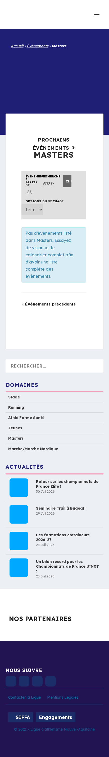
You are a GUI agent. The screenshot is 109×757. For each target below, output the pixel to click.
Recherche (48, 176)
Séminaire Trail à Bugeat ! (61, 508)
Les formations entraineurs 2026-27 (63, 537)
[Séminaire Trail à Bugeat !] (19, 514)
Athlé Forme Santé (26, 417)
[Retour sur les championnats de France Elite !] (19, 487)
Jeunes (15, 428)
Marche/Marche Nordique (33, 448)
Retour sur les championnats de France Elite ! (67, 484)
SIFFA (23, 717)
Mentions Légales (62, 697)
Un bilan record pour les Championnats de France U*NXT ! (67, 566)
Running (16, 407)
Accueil (17, 46)
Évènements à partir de (29, 181)
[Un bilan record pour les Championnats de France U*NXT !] (19, 567)
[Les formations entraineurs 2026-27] (19, 541)
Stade (14, 397)
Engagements (55, 717)
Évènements (37, 46)
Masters (16, 438)
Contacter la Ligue (24, 697)
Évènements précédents (48, 304)
